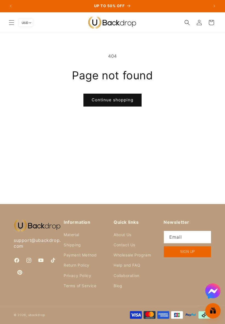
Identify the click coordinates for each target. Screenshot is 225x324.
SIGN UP (187, 252)
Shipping (72, 244)
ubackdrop (36, 315)
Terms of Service (80, 285)
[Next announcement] (214, 6)
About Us (122, 234)
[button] (11, 22)
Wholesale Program (132, 255)
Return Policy (76, 265)
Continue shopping (112, 99)
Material (71, 234)
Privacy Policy (77, 275)
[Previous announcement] (11, 6)
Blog (118, 285)
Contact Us (124, 244)
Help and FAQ (127, 265)
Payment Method (80, 255)
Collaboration (126, 275)
